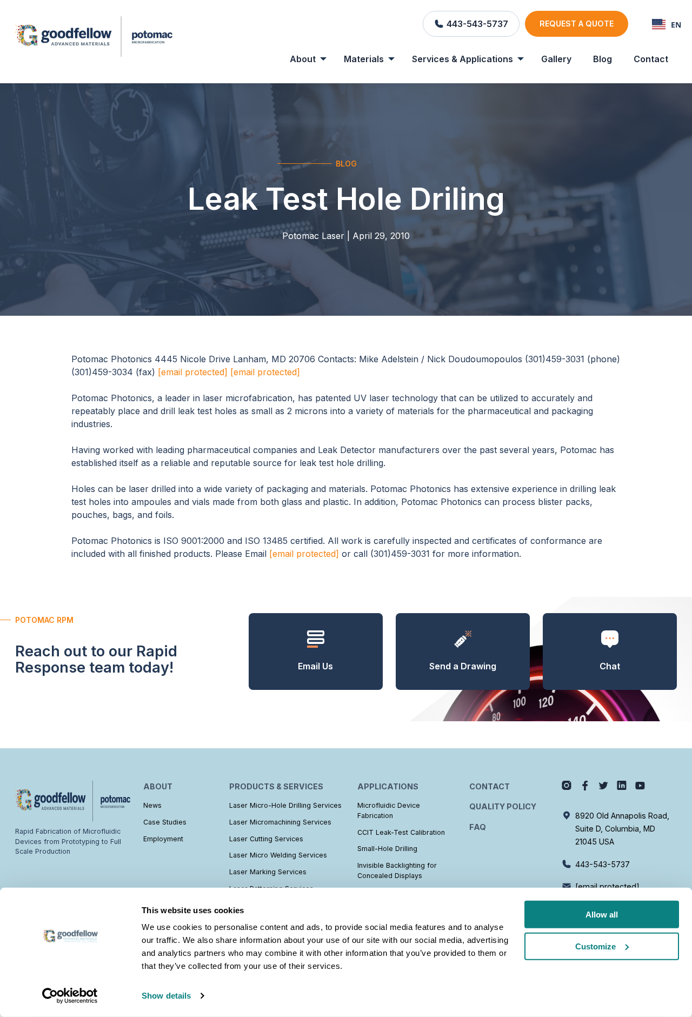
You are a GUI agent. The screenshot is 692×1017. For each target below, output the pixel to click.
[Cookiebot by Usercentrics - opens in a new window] (70, 996)
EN (676, 24)
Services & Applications (462, 59)
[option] (667, 24)
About (303, 59)
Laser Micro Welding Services (278, 855)
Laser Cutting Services (266, 839)
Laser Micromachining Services (280, 822)
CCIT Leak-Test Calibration (401, 832)
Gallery (556, 59)
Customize (595, 946)
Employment (163, 839)
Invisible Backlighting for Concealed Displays (397, 870)
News (152, 805)
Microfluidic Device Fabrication (388, 810)
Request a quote (577, 23)
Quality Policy (502, 806)
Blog (602, 59)
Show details (166, 995)
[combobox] (667, 24)
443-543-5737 (602, 864)
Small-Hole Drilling (387, 849)
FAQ (477, 827)
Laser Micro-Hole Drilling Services (285, 805)
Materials (364, 59)
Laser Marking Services (268, 872)
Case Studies (165, 822)
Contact (651, 59)
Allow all (601, 914)
